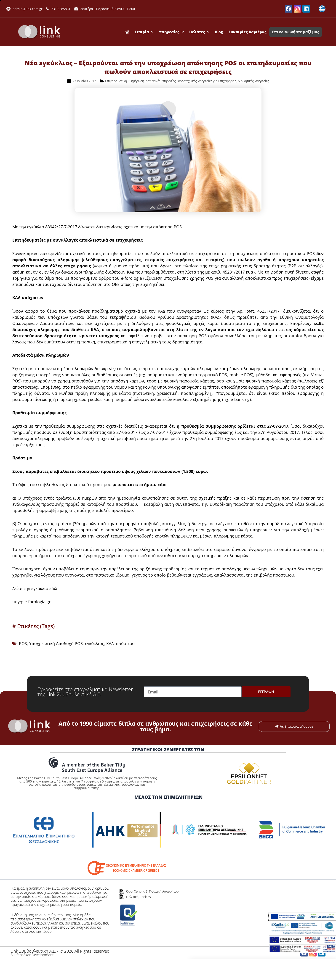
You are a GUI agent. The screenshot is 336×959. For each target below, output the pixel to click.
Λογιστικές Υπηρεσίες (161, 81)
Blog (219, 31)
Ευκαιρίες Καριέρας (248, 31)
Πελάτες (197, 31)
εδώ (52, 588)
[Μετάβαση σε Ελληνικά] (322, 8)
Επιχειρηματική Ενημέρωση (124, 81)
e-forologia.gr (37, 601)
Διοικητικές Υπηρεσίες (253, 81)
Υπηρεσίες (169, 31)
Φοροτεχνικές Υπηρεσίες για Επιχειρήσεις (206, 81)
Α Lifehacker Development (32, 954)
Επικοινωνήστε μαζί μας (295, 31)
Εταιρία (142, 31)
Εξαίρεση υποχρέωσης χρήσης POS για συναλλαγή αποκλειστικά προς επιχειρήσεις (226, 278)
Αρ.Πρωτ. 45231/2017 (258, 311)
